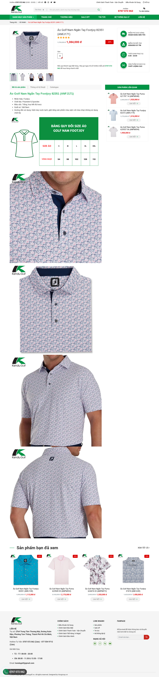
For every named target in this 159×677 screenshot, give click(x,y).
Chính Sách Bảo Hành (66, 636)
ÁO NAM (22, 22)
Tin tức (102, 17)
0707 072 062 (20, 2)
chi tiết (133, 103)
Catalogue (54, 87)
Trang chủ (46, 17)
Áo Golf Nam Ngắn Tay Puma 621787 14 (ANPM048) (132, 95)
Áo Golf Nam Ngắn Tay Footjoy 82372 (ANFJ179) (133, 111)
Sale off (85, 17)
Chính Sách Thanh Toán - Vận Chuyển (109, 2)
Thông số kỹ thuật (37, 87)
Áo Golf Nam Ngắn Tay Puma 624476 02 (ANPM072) (97, 590)
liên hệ (141, 17)
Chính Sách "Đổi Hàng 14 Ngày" (70, 633)
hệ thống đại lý (121, 17)
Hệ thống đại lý (99, 633)
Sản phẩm (98, 625)
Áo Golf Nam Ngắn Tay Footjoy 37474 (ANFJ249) (133, 590)
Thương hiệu (66, 17)
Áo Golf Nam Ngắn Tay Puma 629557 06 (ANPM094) (132, 128)
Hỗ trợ (146, 2)
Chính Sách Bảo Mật (66, 628)
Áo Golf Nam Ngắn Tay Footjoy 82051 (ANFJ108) (26, 590)
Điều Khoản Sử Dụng (133, 2)
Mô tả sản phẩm (18, 87)
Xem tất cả (143, 548)
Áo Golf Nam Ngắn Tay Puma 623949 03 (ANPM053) (61, 590)
